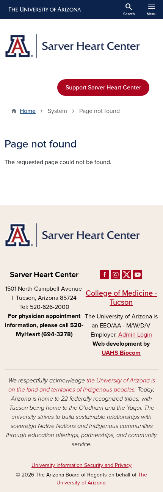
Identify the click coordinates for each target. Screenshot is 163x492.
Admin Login (135, 334)
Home (28, 111)
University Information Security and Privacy (81, 465)
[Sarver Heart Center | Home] (81, 46)
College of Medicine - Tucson (121, 298)
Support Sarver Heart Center (103, 87)
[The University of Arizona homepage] (44, 9)
